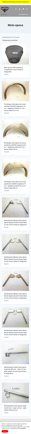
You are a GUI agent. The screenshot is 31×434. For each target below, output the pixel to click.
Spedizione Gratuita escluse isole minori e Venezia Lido (15, 1)
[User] (19, 9)
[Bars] (16, 9)
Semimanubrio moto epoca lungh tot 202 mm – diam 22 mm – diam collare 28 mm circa (15, 408)
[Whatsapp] (27, 9)
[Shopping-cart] (23, 9)
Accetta (5, 431)
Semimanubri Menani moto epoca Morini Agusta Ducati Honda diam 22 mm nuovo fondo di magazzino (15, 222)
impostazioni (22, 428)
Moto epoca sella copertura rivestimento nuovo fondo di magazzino (13, 70)
